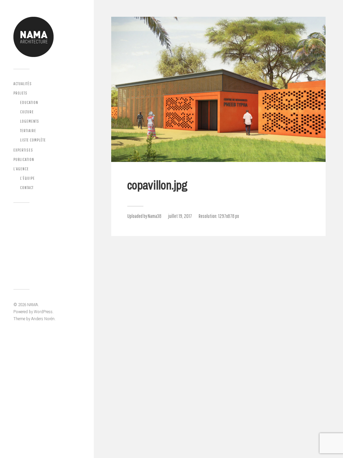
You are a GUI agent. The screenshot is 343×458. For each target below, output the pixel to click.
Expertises (23, 150)
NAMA (32, 304)
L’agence (21, 168)
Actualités (22, 83)
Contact (26, 187)
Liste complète (33, 139)
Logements (29, 121)
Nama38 (154, 216)
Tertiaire (28, 130)
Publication (23, 159)
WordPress (43, 311)
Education (29, 102)
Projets (20, 93)
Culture (27, 111)
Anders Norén (43, 318)
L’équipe (27, 178)
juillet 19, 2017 (180, 216)
